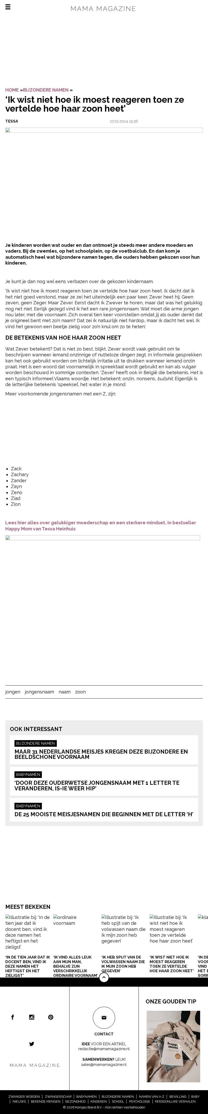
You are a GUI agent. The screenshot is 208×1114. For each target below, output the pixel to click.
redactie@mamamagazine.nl (104, 1049)
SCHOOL (118, 1101)
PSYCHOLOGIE (139, 1101)
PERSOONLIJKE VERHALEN (175, 1101)
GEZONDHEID (75, 1101)
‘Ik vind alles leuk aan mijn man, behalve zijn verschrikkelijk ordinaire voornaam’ (75, 966)
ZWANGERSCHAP (58, 1097)
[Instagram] (32, 1017)
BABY (195, 1097)
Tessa (11, 121)
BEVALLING (177, 1097)
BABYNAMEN (28, 774)
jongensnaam (39, 691)
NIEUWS (19, 1101)
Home (12, 90)
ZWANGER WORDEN (24, 1097)
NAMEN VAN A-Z (151, 1097)
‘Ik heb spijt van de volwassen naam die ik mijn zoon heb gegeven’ (123, 964)
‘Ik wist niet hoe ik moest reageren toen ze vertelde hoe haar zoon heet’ (172, 964)
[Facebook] (12, 1017)
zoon (80, 691)
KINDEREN (99, 1101)
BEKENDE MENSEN (45, 1101)
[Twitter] (32, 1043)
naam (65, 691)
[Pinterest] (51, 1017)
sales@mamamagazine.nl (104, 1064)
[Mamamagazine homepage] (104, 12)
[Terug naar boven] (104, 977)
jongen (12, 691)
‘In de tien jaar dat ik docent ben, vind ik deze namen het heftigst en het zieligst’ (27, 966)
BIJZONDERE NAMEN (45, 90)
